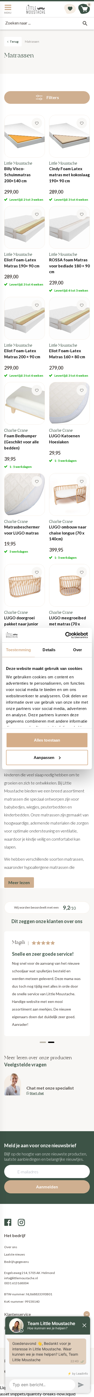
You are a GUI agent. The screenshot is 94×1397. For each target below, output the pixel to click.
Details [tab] (49, 650)
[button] (43, 1042)
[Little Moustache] (36, 9)
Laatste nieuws (14, 1254)
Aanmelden (47, 1186)
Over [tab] (77, 650)
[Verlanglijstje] (70, 9)
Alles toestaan (47, 740)
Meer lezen (19, 882)
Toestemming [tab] (18, 650)
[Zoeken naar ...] (85, 23)
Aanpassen (44, 757)
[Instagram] (21, 1222)
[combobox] (47, 23)
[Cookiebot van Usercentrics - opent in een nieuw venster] (66, 635)
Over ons (10, 1247)
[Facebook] (7, 1222)
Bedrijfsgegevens (16, 1262)
